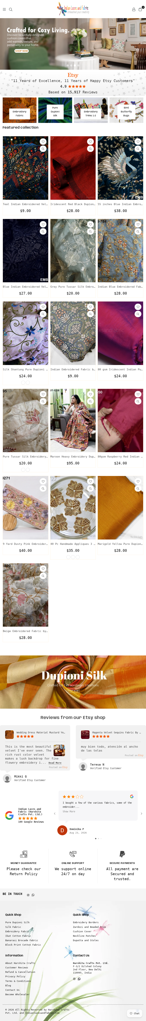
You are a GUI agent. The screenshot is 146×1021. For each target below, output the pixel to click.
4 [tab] (78, 65)
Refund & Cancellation (20, 972)
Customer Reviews (16, 967)
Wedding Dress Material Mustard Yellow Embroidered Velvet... (41, 732)
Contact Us (12, 990)
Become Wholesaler (17, 994)
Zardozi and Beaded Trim (89, 927)
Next (140, 43)
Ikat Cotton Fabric (18, 936)
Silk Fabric (13, 927)
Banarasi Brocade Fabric (21, 940)
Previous (5, 43)
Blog (8, 985)
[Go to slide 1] (95, 838)
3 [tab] (75, 65)
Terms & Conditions (18, 981)
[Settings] (134, 9)
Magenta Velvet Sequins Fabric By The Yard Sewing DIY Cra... (116, 732)
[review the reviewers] (131, 797)
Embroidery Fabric (17, 931)
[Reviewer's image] (59, 754)
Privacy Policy (15, 976)
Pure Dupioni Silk (17, 922)
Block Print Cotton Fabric (23, 944)
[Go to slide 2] (98, 838)
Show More (69, 811)
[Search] (10, 9)
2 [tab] (71, 65)
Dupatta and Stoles (86, 940)
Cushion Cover (82, 931)
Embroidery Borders (86, 922)
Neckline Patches (84, 936)
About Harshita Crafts (20, 963)
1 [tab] (68, 65)
